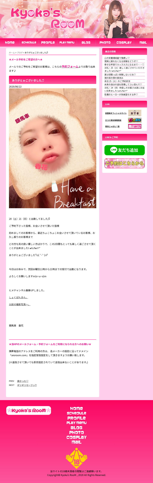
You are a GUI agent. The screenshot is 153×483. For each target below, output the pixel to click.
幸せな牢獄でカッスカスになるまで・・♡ (124, 64)
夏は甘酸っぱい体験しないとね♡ (120, 74)
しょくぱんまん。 (18, 297)
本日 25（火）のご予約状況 (117, 81)
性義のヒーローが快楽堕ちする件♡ (121, 94)
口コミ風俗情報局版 (113, 120)
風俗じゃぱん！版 (112, 126)
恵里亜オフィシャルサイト (116, 113)
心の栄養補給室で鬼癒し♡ (117, 57)
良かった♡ (22, 381)
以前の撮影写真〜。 (19, 304)
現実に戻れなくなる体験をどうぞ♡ (121, 61)
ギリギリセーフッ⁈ (27, 385)
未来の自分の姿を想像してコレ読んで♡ (123, 84)
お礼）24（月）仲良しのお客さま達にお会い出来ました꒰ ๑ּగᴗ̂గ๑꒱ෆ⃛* (124, 89)
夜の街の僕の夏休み (113, 77)
